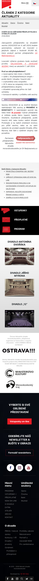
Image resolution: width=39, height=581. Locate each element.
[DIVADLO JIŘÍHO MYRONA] (19, 287)
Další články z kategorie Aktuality (14, 169)
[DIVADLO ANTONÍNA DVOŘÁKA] (19, 256)
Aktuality (5, 23)
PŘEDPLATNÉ (21, 219)
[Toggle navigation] (35, 3)
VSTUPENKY (20, 210)
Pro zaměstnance (27, 544)
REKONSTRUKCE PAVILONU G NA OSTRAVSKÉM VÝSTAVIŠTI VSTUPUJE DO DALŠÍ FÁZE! (21, 186)
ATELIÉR (8, 511)
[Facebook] (7, 578)
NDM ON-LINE (11, 501)
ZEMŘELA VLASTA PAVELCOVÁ (17, 197)
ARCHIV (8, 514)
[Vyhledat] (21, 578)
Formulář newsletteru (19, 452)
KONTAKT (9, 517)
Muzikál (4, 26)
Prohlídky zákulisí (27, 531)
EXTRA (7, 507)
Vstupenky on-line (19, 421)
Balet (27, 23)
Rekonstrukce (25, 534)
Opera (12, 23)
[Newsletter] (26, 578)
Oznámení (9, 547)
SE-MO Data (24, 574)
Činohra (20, 23)
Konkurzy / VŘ (10, 537)
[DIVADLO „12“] (19, 319)
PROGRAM (19, 229)
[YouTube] (12, 578)
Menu (23, 3)
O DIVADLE (9, 504)
